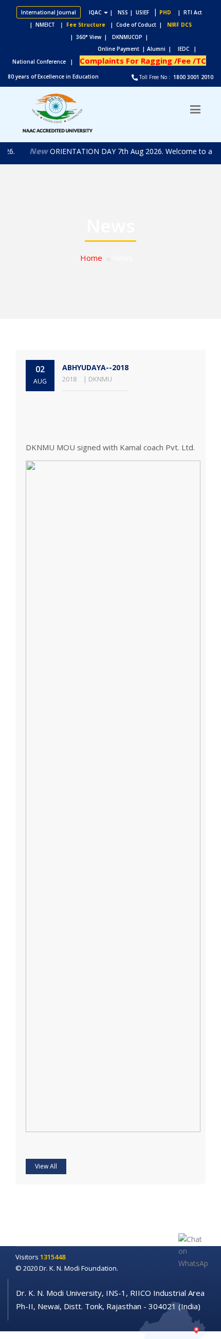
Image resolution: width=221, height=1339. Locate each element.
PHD (165, 12)
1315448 (52, 1256)
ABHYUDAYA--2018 (95, 367)
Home (91, 258)
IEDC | (189, 48)
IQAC (96, 12)
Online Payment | (81, 48)
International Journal (48, 12)
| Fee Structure (81, 24)
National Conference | (45, 61)
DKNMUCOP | (131, 37)
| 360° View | (88, 37)
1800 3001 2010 (192, 77)
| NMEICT (41, 24)
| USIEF (139, 12)
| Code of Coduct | (136, 24)
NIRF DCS (179, 24)
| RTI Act (187, 12)
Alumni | (161, 48)
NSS (123, 12)
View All (46, 1166)
